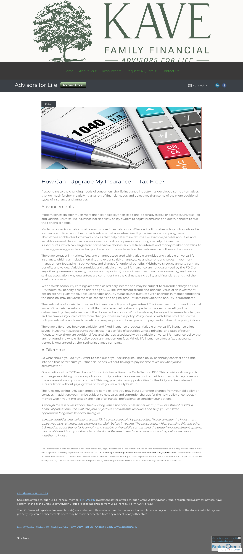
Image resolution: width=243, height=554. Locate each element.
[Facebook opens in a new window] (224, 86)
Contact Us (170, 71)
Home (69, 71)
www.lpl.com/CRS (125, 526)
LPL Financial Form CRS (32, 493)
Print (48, 104)
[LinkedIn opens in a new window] (217, 86)
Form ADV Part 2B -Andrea (87, 526)
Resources (110, 71)
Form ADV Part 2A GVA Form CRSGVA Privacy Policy (42, 527)
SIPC (92, 499)
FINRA (84, 499)
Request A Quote (140, 71)
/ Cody (109, 526)
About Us (86, 71)
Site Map (23, 538)
